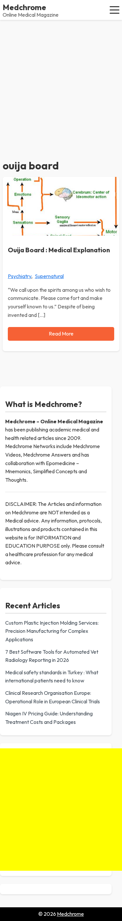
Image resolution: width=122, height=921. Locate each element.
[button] (114, 10)
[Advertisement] (61, 84)
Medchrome (24, 7)
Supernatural (49, 276)
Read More (61, 333)
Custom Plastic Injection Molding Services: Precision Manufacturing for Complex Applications (52, 631)
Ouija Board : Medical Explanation (59, 250)
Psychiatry (19, 276)
